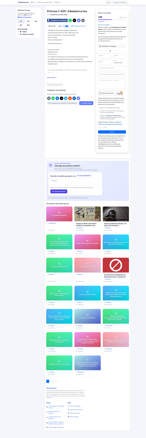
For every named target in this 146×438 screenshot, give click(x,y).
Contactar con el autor (55, 84)
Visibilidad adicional (79, 26)
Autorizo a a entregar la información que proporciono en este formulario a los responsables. (112, 117)
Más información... (25, 17)
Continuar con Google (109, 46)
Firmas (64, 26)
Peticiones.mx (23, 2)
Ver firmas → (101, 21)
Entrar (108, 2)
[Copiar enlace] (83, 20)
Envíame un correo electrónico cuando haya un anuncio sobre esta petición (112, 111)
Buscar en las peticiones (45, 2)
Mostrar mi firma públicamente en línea (110, 108)
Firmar (112, 132)
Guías (48, 403)
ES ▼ (34, 2)
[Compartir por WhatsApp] (70, 20)
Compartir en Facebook (59, 20)
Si (100, 127)
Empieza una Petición (120, 2)
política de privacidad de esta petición (110, 124)
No (105, 127)
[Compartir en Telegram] (66, 98)
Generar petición (59, 191)
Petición (53, 26)
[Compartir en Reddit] (70, 98)
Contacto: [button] (57, 2)
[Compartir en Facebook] (57, 98)
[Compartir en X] (74, 20)
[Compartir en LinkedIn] (74, 98)
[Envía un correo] (79, 20)
